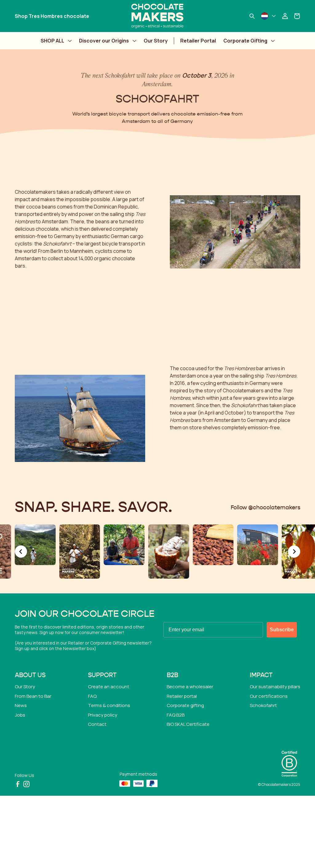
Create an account (108, 686)
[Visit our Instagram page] (26, 784)
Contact (97, 724)
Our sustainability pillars (275, 686)
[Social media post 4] (79, 551)
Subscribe (282, 629)
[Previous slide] (21, 551)
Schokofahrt (263, 705)
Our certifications (269, 696)
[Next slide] (294, 551)
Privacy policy (102, 715)
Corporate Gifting (245, 40)
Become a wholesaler (190, 686)
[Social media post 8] (257, 544)
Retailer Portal (198, 40)
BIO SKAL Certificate (188, 724)
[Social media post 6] (168, 551)
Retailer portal (182, 696)
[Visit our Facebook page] (18, 784)
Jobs (20, 715)
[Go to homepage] (157, 16)
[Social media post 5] (124, 544)
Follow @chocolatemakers (265, 508)
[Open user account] (285, 16)
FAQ (92, 696)
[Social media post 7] (213, 544)
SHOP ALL (52, 40)
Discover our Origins (104, 40)
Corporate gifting (185, 705)
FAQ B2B (176, 715)
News (21, 705)
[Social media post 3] (35, 544)
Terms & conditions (109, 705)
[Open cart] (297, 16)
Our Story (156, 40)
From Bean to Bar (33, 696)
